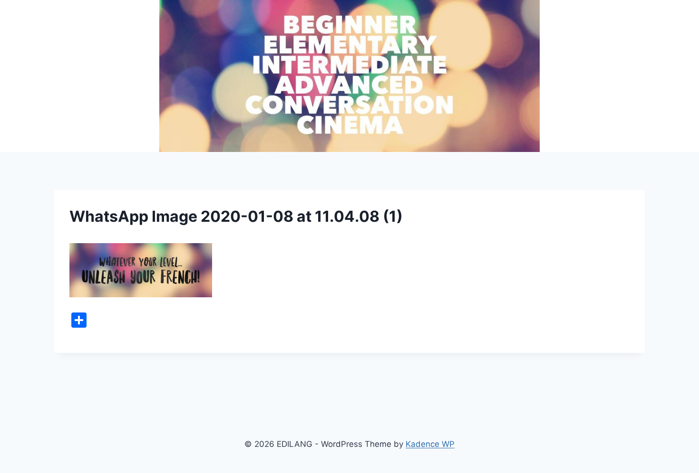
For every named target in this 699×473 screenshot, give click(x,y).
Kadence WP (430, 444)
